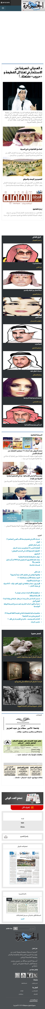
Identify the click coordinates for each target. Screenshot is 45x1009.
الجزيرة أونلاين (34, 983)
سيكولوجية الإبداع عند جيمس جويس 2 (27, 593)
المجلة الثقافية (24, 983)
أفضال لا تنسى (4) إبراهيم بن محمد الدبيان (26, 548)
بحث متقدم (9, 928)
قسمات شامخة (35, 565)
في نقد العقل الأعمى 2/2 (33, 501)
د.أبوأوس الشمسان (36, 321)
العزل (38, 542)
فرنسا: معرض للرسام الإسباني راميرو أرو (28, 682)
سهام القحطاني (37, 375)
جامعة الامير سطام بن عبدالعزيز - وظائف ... (29, 732)
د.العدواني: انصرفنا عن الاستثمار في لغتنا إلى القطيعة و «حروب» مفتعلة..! (23, 72)
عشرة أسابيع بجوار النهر (33, 523)
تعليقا (22, 823)
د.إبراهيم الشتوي (37, 348)
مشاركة (23, 827)
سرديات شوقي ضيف (36, 371)
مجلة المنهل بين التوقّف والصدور (33, 290)
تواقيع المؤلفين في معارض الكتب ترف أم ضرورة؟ (25, 575)
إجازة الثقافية (37, 209)
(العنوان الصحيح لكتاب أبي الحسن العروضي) (26, 551)
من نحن (34, 948)
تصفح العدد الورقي (23, 846)
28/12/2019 (6, 2)
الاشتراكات (35, 994)
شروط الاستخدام (34, 999)
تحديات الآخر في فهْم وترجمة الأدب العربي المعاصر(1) (23, 539)
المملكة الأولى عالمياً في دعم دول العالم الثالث (28, 915)
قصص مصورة (36, 634)
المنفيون (37, 554)
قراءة (22, 818)
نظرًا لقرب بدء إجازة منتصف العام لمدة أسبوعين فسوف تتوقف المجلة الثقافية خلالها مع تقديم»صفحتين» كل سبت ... (23, 215)
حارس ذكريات (35, 622)
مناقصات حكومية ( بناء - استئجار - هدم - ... (28, 755)
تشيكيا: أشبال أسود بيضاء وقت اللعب (29, 657)
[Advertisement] (22, 36)
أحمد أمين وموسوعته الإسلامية (33, 425)
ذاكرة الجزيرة (22, 894)
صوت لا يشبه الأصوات (33, 580)
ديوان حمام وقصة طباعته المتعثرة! (29, 557)
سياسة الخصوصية (33, 1001)
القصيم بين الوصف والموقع (32, 179)
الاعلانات (39, 715)
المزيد (40, 535)
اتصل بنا (35, 988)
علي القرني (39, 267)
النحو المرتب (38, 344)
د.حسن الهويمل (37, 240)
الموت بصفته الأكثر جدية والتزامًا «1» (28, 578)
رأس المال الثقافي (34, 545)
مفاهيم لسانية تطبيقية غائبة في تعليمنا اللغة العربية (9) (22, 613)
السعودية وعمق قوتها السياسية (33, 398)
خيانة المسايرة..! (37, 263)
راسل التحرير (24, 836)
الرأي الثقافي (36, 237)
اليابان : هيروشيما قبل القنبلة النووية (29, 706)
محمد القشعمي (37, 402)
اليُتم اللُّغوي (38, 317)
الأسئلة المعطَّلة (35, 596)
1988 (9, 899)
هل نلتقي (37, 572)
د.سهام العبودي (37, 294)
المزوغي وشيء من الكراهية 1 (31, 616)
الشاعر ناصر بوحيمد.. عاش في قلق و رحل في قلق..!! (24, 619)
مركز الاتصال (21, 994)
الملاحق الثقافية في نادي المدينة (31, 149)
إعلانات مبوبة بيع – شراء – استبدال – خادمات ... (27, 777)
